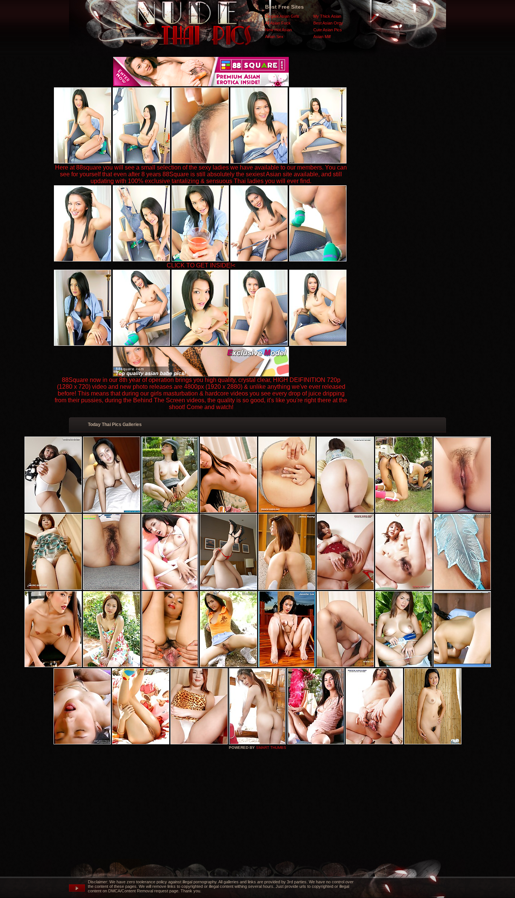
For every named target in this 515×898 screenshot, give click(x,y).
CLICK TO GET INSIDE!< (201, 265)
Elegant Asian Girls (282, 16)
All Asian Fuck (278, 23)
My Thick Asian (327, 16)
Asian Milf (322, 36)
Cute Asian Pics (327, 29)
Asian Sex (274, 36)
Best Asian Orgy (328, 23)
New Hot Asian (278, 29)
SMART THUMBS (271, 747)
